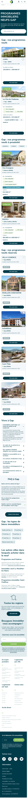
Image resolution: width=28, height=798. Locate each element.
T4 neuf (3, 698)
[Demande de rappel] (22, 794)
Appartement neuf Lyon (19, 668)
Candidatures (17, 694)
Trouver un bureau (19, 702)
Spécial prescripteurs (19, 692)
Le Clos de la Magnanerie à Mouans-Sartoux (7, 669)
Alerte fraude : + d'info (7, 768)
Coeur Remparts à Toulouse (6, 673)
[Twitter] (15, 759)
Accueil (2, 4)
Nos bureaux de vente (7, 727)
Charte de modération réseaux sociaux (10, 783)
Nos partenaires (18, 704)
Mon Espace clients (6, 721)
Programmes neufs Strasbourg (19, 678)
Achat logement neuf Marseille (19, 672)
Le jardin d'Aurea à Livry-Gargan (6, 681)
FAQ (3, 725)
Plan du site (4, 786)
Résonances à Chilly (6, 675)
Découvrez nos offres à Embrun (16, 565)
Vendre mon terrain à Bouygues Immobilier (11, 719)
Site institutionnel (18, 698)
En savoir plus (13, 82)
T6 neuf (3, 702)
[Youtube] (21, 759)
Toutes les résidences (6, 723)
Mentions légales (6, 771)
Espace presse (18, 700)
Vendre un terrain (6, 717)
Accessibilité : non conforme (8, 781)
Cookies (4, 776)
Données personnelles (7, 773)
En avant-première (5, 661)
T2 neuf (3, 694)
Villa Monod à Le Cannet (5, 678)
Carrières (16, 696)
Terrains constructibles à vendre (9, 715)
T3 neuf (3, 696)
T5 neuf (3, 700)
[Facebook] (4, 759)
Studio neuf (4, 692)
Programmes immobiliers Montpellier (20, 675)
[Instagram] (10, 759)
